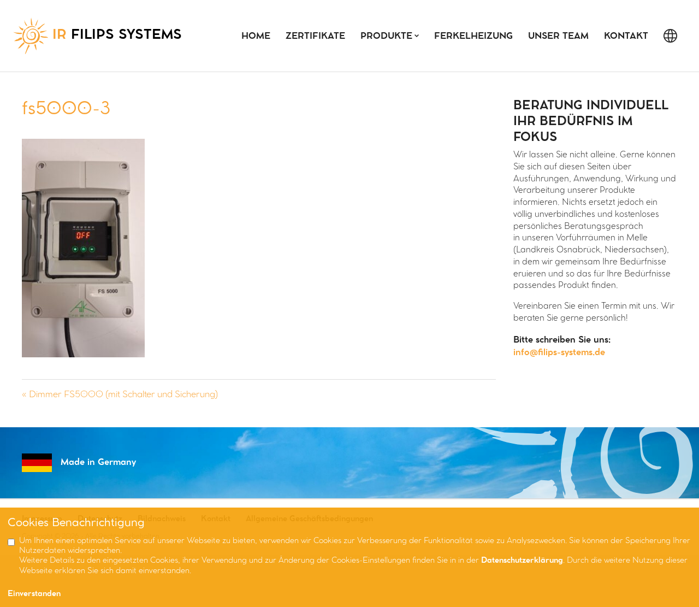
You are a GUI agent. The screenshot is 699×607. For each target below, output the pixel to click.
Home (255, 36)
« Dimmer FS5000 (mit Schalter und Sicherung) (120, 395)
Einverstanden (34, 594)
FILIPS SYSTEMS (117, 35)
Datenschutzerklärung (522, 560)
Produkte (386, 36)
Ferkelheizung (473, 36)
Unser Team (558, 36)
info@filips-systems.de (559, 353)
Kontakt (626, 36)
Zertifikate (315, 36)
